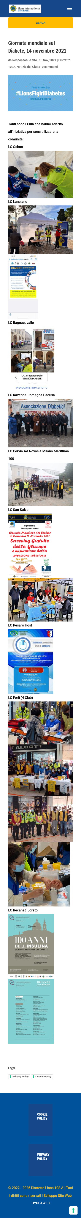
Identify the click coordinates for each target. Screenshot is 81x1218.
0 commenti (50, 66)
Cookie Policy (43, 1076)
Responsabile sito (24, 60)
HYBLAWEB (41, 1203)
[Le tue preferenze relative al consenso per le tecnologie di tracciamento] (73, 1210)
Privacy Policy (21, 1076)
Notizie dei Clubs (28, 66)
